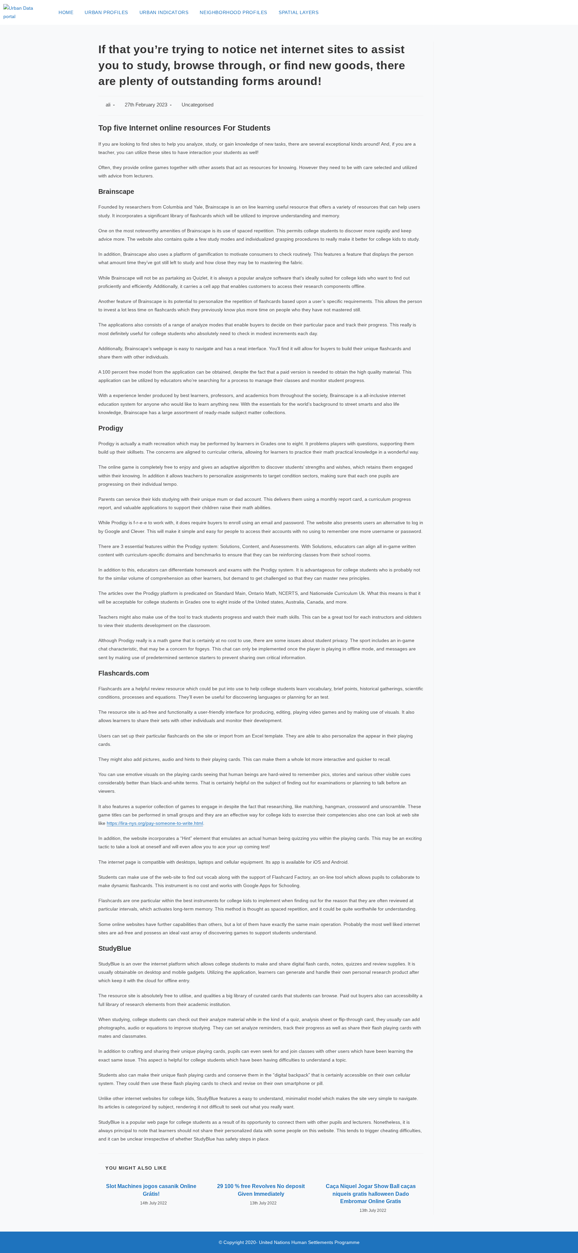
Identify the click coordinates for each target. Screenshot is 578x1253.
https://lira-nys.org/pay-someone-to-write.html (155, 823)
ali (108, 104)
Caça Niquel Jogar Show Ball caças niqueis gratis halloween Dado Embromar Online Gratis (371, 1193)
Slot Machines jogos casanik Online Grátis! (151, 1189)
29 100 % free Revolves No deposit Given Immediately (261, 1189)
